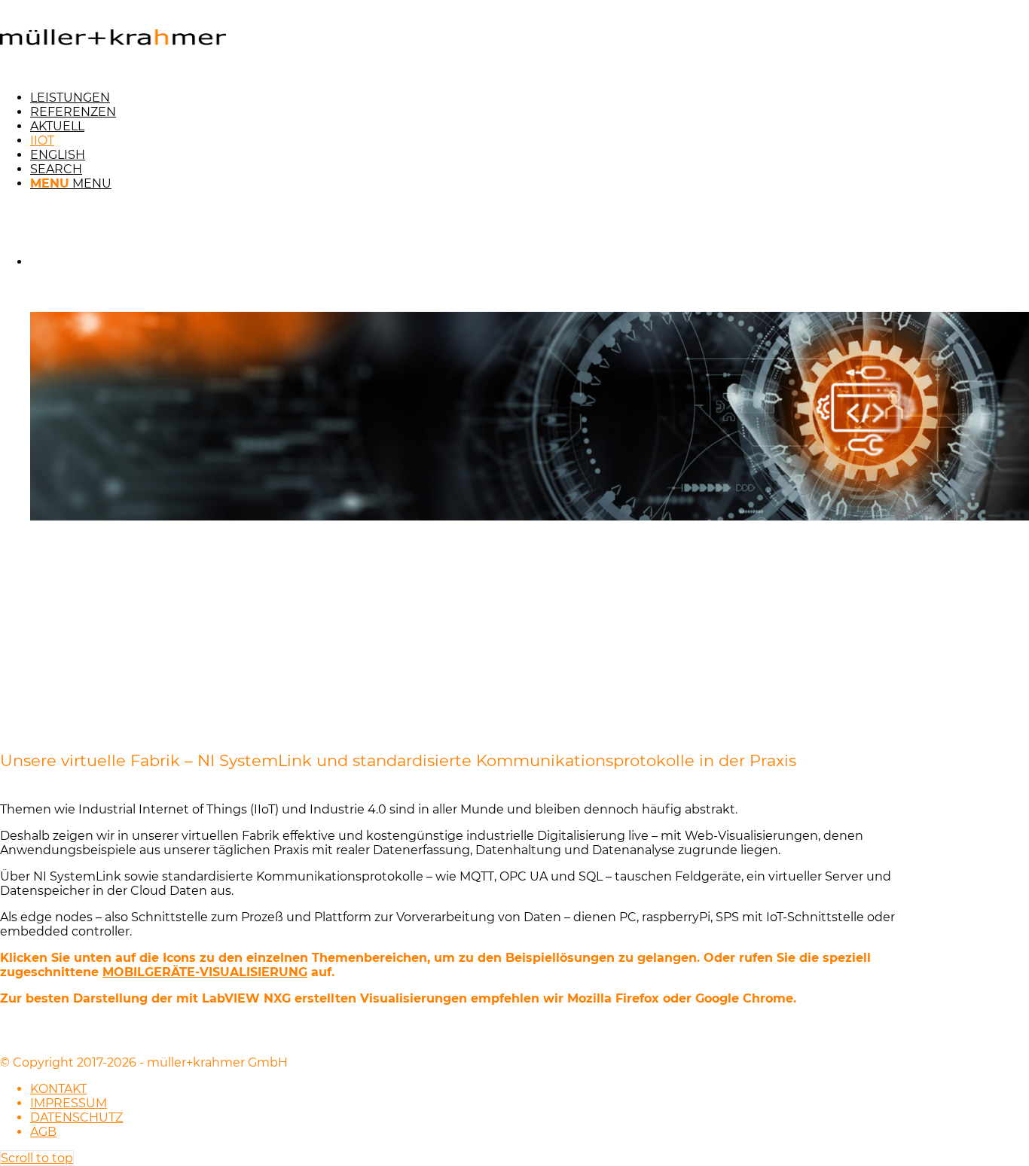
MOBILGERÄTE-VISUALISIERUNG (204, 972)
